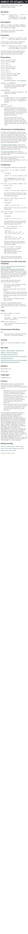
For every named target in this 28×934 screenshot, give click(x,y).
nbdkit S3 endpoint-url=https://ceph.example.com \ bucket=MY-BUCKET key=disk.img (14, 38)
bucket (3, 90)
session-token (5, 73)
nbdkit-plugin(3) (10, 350)
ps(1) (5, 181)
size (2, 104)
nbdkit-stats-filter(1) (8, 151)
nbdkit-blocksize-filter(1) (10, 144)
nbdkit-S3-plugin (12, 1)
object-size (5, 106)
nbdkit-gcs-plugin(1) (11, 352)
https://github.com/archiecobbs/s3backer (12, 269)
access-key (4, 60)
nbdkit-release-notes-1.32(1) (16, 448)
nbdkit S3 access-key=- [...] (14, 205)
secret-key (4, 67)
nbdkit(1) (22, 25)
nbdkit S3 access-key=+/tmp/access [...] (15, 190)
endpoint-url (5, 83)
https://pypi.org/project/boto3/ (9, 354)
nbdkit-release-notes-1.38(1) (8, 450)
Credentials (23, 80)
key (2, 96)
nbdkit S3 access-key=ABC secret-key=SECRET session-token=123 (15, 175)
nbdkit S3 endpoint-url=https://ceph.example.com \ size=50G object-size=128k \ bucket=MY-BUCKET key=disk (14, 47)
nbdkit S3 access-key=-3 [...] (15, 218)
